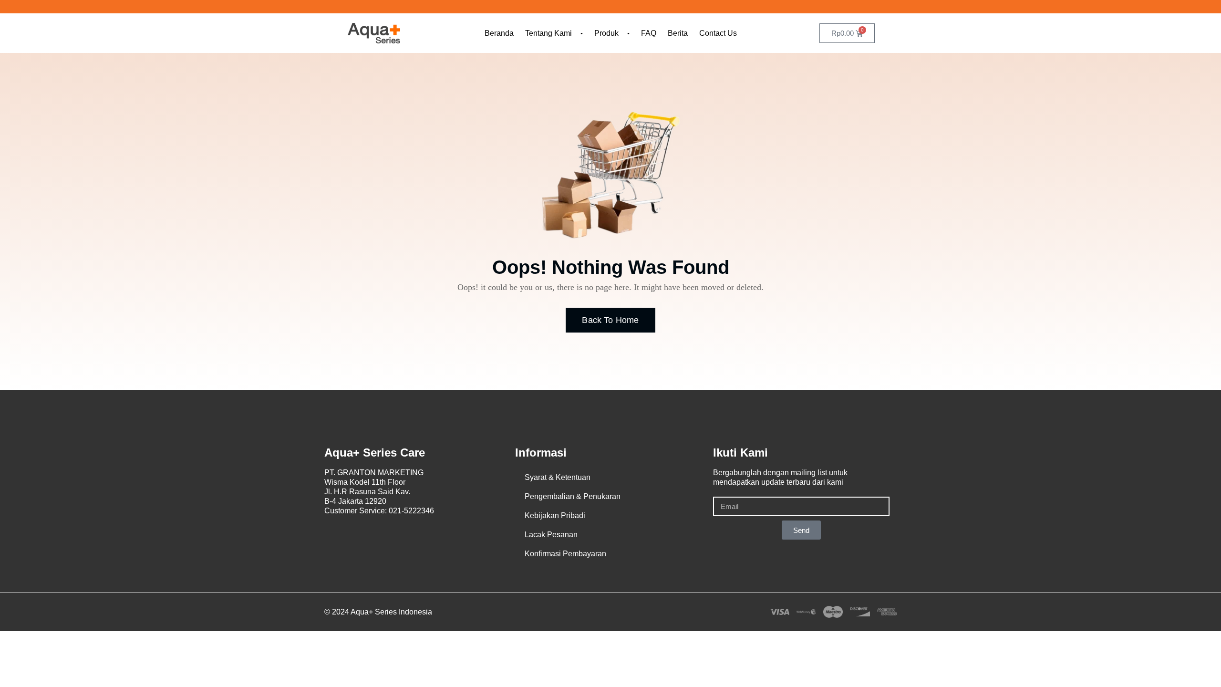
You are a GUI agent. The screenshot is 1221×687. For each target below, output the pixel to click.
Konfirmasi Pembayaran (565, 554)
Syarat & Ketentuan (557, 477)
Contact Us (718, 33)
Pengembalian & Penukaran (573, 496)
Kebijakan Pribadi (555, 515)
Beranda (499, 33)
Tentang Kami (548, 33)
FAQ (648, 33)
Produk (606, 33)
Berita (678, 33)
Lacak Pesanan (551, 535)
